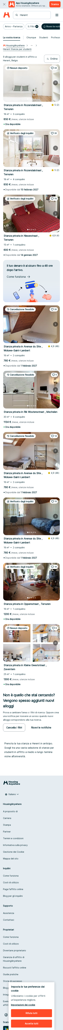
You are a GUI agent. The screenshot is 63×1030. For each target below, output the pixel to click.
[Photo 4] (33, 99)
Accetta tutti (31, 1023)
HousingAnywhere (15, 45)
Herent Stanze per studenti (17, 49)
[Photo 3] (31, 99)
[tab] (11, 37)
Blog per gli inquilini (13, 896)
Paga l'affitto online (13, 889)
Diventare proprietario (14, 950)
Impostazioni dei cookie (23, 1005)
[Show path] (31, 45)
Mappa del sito (10, 858)
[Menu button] (57, 15)
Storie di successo (12, 981)
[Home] (6, 15)
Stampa (7, 825)
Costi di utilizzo (11, 882)
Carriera (7, 818)
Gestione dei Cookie (13, 851)
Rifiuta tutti (31, 1013)
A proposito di (10, 811)
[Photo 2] (30, 99)
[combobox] (33, 15)
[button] (13, 26)
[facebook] (6, 1015)
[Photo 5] (35, 99)
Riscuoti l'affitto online (14, 967)
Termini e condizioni (13, 838)
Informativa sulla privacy (15, 845)
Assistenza (8, 913)
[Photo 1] (28, 99)
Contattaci (8, 919)
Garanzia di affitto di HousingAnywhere (13, 959)
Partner (7, 831)
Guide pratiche (10, 974)
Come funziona (11, 875)
